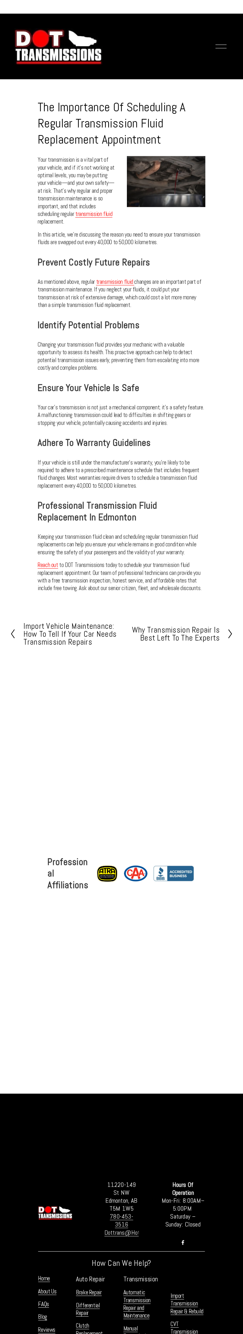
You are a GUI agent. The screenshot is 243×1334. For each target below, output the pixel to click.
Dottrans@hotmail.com (132, 1233)
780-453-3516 (121, 1220)
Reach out (48, 565)
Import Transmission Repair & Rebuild (187, 1303)
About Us (47, 1291)
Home (44, 1278)
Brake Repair (89, 1292)
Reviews (46, 1330)
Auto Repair (90, 1279)
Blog (42, 1317)
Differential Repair (88, 1309)
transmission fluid (93, 214)
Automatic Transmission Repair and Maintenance (137, 1304)
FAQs (43, 1304)
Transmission (140, 1279)
